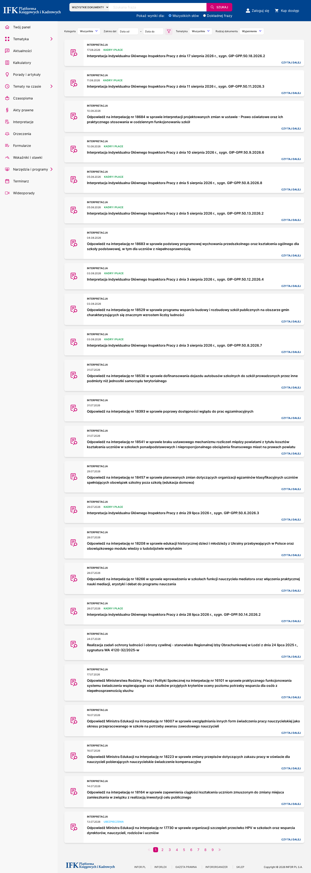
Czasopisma (23, 98)
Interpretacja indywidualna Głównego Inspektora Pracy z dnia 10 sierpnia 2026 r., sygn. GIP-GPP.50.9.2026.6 (175, 152)
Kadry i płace (113, 49)
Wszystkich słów (185, 16)
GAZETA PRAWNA (186, 867)
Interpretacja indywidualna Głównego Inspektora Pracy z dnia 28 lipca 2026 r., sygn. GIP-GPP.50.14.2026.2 (174, 614)
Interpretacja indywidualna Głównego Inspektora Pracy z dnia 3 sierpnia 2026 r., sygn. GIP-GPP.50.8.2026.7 (174, 345)
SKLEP (240, 867)
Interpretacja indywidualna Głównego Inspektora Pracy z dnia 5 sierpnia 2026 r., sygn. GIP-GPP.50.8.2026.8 (174, 183)
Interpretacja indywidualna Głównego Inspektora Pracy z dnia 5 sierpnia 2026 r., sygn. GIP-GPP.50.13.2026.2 (175, 213)
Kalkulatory (22, 63)
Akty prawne (23, 110)
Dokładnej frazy (219, 16)
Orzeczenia (22, 134)
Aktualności (22, 51)
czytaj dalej (291, 62)
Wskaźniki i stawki (27, 157)
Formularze (22, 145)
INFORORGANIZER (216, 867)
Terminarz (21, 181)
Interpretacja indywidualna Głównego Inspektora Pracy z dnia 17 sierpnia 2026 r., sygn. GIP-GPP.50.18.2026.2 (176, 56)
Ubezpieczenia (114, 821)
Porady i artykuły (27, 74)
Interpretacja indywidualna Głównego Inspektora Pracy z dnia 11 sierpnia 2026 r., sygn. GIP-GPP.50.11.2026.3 (175, 86)
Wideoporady (24, 193)
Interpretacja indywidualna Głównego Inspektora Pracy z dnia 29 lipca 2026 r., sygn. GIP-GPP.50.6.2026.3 (173, 513)
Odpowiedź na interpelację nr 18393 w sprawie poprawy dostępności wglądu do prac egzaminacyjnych (170, 411)
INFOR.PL (140, 867)
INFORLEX (160, 867)
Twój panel (21, 27)
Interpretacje (23, 122)
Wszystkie (86, 31)
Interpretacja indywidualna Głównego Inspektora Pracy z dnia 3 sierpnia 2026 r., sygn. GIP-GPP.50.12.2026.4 (175, 279)
